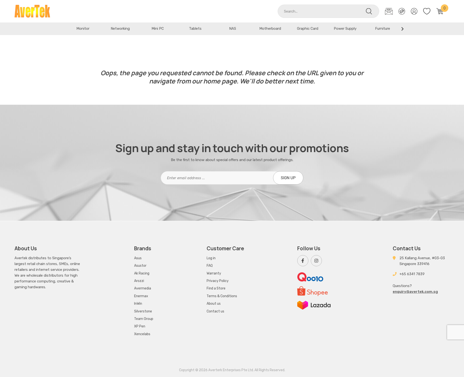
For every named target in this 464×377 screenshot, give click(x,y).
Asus (138, 258)
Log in (211, 258)
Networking (120, 28)
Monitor (82, 28)
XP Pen (139, 326)
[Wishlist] (426, 11)
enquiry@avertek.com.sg (415, 291)
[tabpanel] (83, 28)
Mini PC (158, 28)
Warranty (214, 273)
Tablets (195, 28)
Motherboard (270, 28)
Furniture (382, 28)
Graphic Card (307, 28)
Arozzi (139, 281)
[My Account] (414, 11)
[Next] (402, 28)
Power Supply (345, 28)
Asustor (140, 266)
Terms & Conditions (222, 296)
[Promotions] (402, 11)
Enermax (141, 296)
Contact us (215, 311)
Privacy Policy (218, 281)
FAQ (210, 266)
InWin (138, 304)
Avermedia (142, 288)
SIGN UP (288, 178)
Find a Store (216, 288)
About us (214, 304)
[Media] (389, 11)
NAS (232, 28)
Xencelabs (142, 334)
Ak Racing (141, 273)
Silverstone (143, 311)
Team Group (143, 319)
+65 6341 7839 (412, 274)
